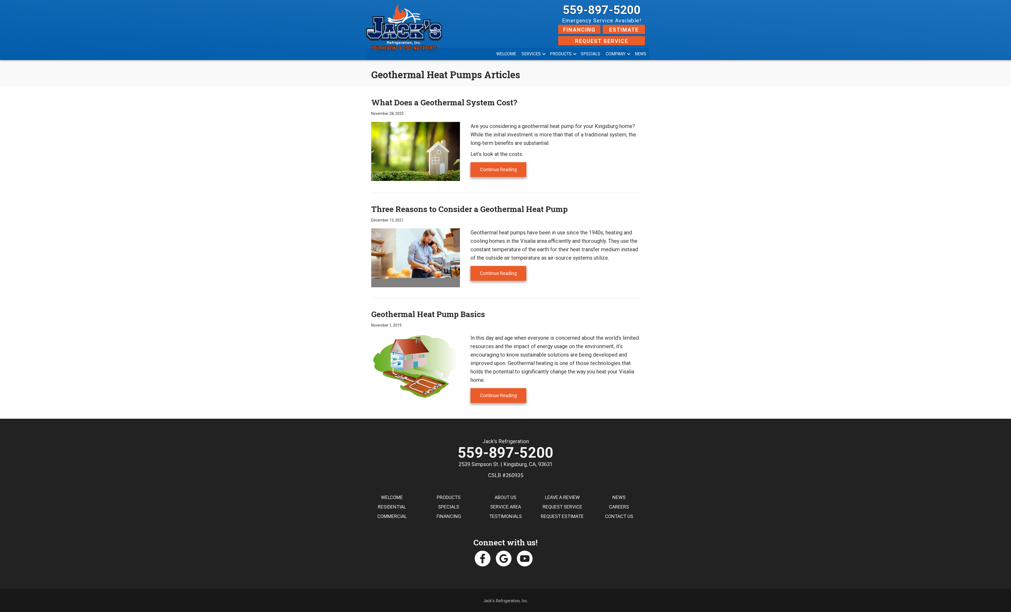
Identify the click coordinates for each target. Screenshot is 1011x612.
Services (531, 53)
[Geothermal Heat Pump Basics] (415, 366)
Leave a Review (562, 497)
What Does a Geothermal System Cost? (444, 102)
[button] (544, 54)
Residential (392, 507)
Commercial (392, 516)
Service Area (505, 507)
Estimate (624, 30)
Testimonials (505, 516)
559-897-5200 (602, 10)
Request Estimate (562, 516)
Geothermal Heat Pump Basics (428, 314)
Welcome (506, 53)
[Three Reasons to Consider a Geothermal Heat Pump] (415, 257)
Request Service (601, 41)
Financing (579, 30)
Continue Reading (503, 169)
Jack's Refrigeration (505, 441)
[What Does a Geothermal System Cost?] (415, 151)
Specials (590, 53)
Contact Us (619, 516)
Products (561, 53)
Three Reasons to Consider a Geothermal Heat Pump (469, 209)
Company (616, 53)
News (640, 53)
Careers (619, 507)
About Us (505, 497)
